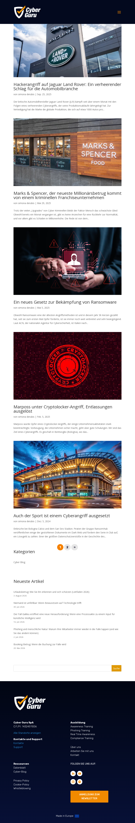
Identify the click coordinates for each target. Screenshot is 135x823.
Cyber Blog (19, 562)
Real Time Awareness (82, 734)
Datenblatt (20, 767)
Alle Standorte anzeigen (27, 732)
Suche (116, 668)
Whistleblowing (22, 788)
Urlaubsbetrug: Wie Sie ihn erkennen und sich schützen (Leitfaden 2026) (51, 591)
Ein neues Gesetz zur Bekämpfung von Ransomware (65, 302)
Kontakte (19, 743)
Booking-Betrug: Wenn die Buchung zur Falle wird (40, 644)
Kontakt (74, 755)
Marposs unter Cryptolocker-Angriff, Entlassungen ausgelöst (63, 409)
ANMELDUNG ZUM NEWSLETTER (89, 796)
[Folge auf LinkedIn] (73, 773)
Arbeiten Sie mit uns (82, 751)
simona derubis (26, 94)
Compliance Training (81, 738)
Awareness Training (81, 726)
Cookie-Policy (21, 784)
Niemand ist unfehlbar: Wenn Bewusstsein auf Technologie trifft (47, 602)
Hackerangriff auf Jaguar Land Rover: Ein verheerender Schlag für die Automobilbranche (67, 86)
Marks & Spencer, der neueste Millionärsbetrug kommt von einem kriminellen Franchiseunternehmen (68, 195)
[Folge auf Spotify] (79, 781)
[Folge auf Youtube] (79, 773)
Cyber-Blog (20, 771)
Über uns (75, 747)
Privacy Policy (21, 780)
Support (18, 747)
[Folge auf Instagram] (73, 781)
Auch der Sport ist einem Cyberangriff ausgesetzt (62, 516)
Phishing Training (80, 730)
